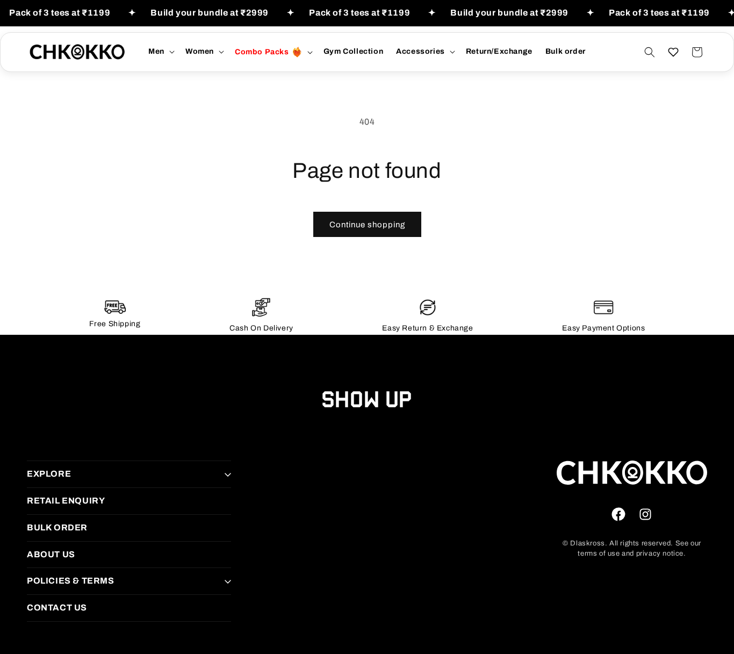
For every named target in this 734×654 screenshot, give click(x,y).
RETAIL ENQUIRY (66, 500)
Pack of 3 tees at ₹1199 (59, 12)
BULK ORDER (57, 527)
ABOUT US (51, 554)
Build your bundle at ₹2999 (209, 12)
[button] (160, 51)
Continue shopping (367, 224)
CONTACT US (57, 607)
